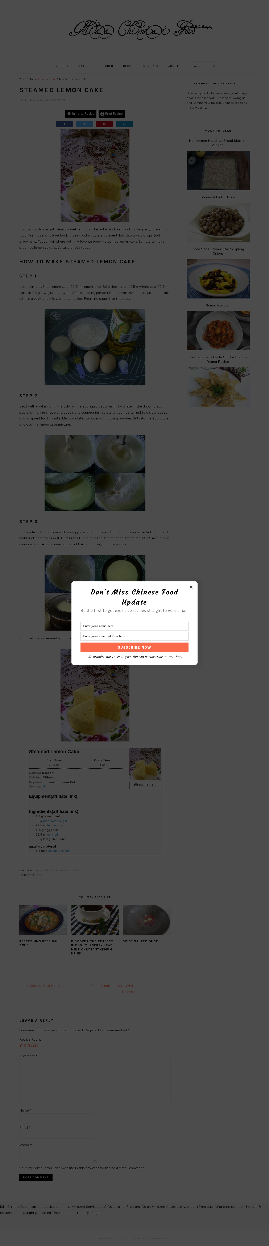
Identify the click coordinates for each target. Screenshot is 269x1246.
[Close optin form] (191, 587)
